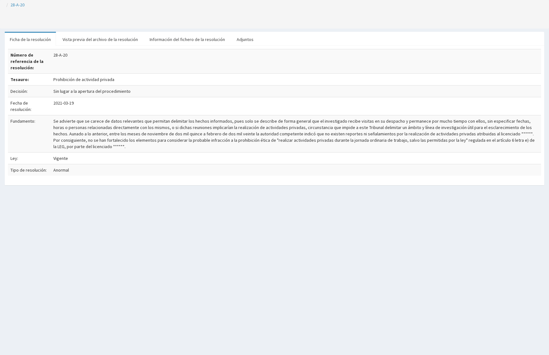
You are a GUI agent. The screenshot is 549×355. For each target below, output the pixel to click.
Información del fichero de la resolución (187, 39)
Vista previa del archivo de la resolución (100, 39)
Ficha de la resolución (30, 39)
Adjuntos (245, 39)
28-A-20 (17, 5)
